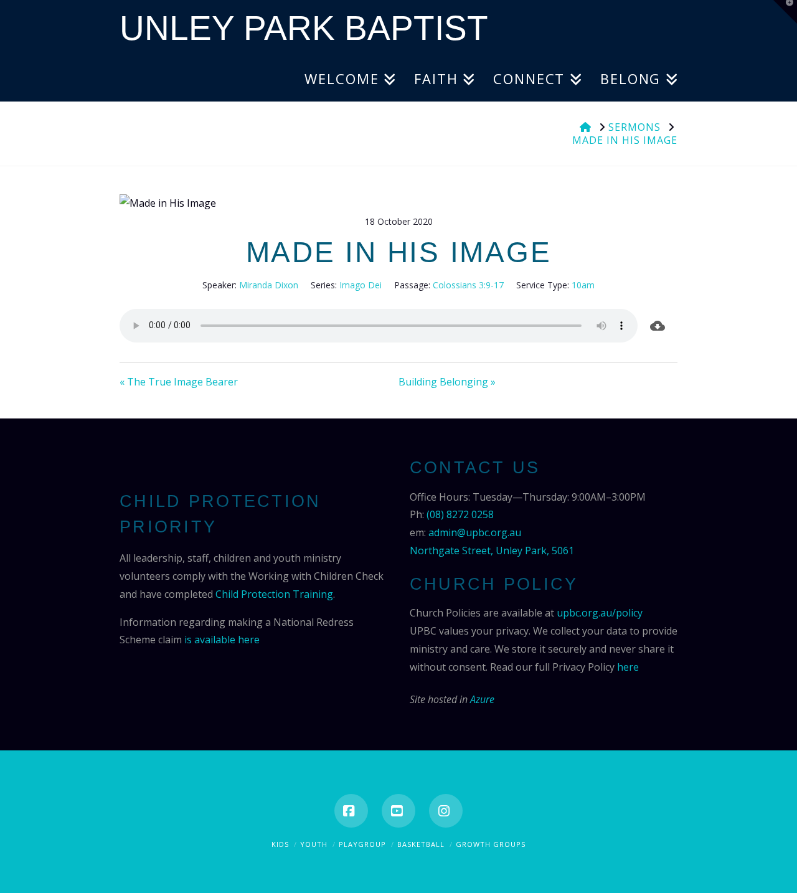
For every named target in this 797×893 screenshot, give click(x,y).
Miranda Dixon (268, 285)
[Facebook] (351, 811)
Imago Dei (360, 285)
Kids (280, 844)
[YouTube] (398, 811)
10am (583, 285)
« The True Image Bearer (179, 382)
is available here (222, 639)
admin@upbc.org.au (474, 532)
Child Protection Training (274, 594)
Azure (482, 699)
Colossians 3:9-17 (468, 285)
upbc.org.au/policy (600, 613)
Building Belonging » (447, 382)
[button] (785, 12)
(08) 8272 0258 (460, 514)
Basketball (421, 844)
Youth (314, 844)
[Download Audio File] (657, 326)
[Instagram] (446, 811)
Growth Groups (491, 844)
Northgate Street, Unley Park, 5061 (492, 550)
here (628, 667)
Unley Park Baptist (304, 28)
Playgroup (362, 844)
